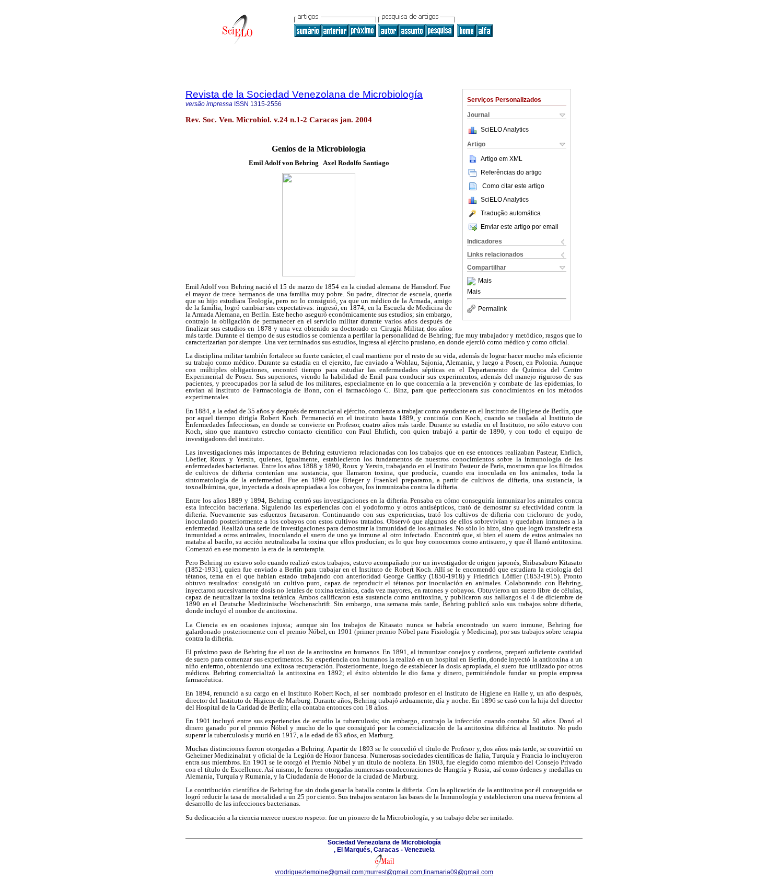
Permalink (492, 308)
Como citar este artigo (513, 186)
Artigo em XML (501, 159)
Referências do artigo (511, 172)
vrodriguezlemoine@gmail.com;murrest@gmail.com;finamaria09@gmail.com (384, 872)
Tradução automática (511, 213)
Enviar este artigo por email (519, 226)
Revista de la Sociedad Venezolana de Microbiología (304, 94)
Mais (485, 281)
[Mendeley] (472, 281)
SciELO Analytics (505, 129)
